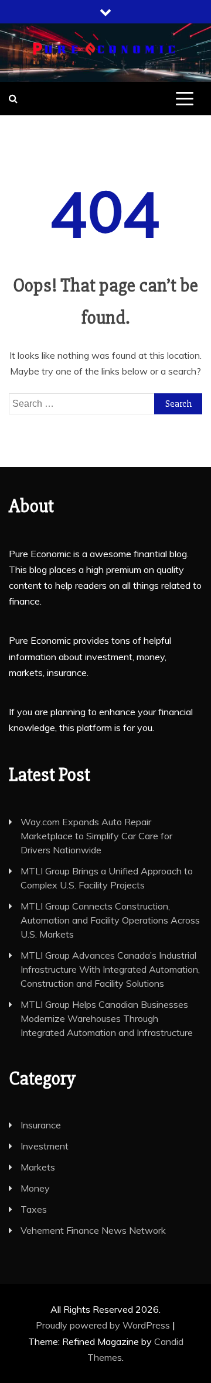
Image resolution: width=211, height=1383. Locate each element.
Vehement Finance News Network (93, 1230)
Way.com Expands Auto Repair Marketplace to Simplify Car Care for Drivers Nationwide (96, 836)
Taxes (34, 1209)
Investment (45, 1146)
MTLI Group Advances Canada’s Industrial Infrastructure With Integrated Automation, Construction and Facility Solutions (110, 969)
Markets (38, 1167)
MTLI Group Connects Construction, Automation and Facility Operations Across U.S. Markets (110, 920)
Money (35, 1188)
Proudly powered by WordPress (104, 1325)
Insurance (41, 1125)
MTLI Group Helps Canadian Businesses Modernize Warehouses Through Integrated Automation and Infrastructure (107, 1018)
